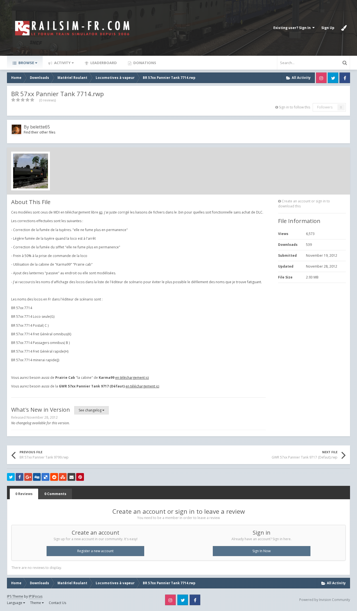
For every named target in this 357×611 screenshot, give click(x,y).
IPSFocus (35, 596)
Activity (62, 62)
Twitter (333, 77)
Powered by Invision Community (324, 599)
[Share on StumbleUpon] (63, 477)
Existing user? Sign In (292, 27)
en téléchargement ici (132, 377)
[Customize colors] (344, 28)
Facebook (344, 77)
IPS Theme (15, 596)
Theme (36, 602)
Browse (26, 62)
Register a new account (95, 551)
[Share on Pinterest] (80, 477)
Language (15, 602)
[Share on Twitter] (11, 477)
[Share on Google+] (28, 477)
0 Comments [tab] (55, 493)
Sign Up (327, 27)
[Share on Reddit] (54, 477)
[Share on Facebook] (19, 477)
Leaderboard (103, 62)
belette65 (40, 127)
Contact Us (57, 602)
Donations (144, 62)
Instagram (321, 77)
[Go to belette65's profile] (16, 129)
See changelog (90, 410)
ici (100, 212)
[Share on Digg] (37, 477)
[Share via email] (71, 477)
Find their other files (39, 132)
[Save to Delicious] (45, 477)
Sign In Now (261, 551)
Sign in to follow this (294, 107)
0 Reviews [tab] (24, 493)
